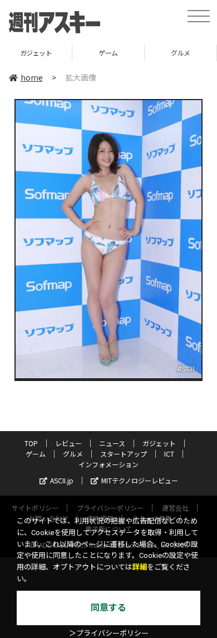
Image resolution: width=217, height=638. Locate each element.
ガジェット (36, 52)
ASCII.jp (61, 480)
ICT (169, 453)
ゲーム (108, 52)
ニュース (112, 443)
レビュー (68, 443)
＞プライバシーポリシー (109, 633)
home (32, 77)
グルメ (180, 52)
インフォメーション (108, 464)
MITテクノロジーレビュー (139, 480)
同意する (108, 607)
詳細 (139, 567)
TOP (31, 443)
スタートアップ (123, 453)
